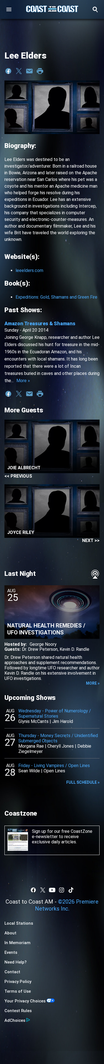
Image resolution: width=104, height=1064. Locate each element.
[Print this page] (40, 71)
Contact (12, 971)
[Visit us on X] (42, 890)
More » (23, 380)
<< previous (18, 476)
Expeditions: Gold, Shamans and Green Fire (56, 297)
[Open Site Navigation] (8, 9)
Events (10, 952)
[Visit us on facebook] (33, 890)
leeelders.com (29, 270)
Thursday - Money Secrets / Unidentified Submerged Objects (58, 738)
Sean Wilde (29, 770)
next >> (91, 540)
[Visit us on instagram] (61, 890)
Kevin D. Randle (74, 649)
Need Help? (15, 962)
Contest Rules (18, 1010)
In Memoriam (17, 942)
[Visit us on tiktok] (71, 890)
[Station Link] (52, 9)
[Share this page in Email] (29, 71)
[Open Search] (95, 9)
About (10, 933)
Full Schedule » (83, 782)
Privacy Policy (17, 981)
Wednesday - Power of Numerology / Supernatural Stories (54, 713)
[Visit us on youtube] (52, 890)
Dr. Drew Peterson (40, 649)
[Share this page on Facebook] (8, 71)
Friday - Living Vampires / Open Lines (54, 765)
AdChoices (14, 1020)
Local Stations (18, 923)
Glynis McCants (33, 721)
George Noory (43, 644)
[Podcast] (95, 574)
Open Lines (54, 770)
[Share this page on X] (19, 71)
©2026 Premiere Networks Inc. (67, 905)
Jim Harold (62, 721)
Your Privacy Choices (24, 1001)
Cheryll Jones (60, 746)
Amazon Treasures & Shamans (39, 323)
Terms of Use (17, 991)
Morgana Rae (31, 746)
